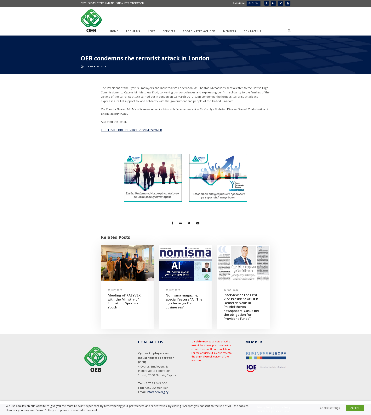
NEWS (151, 31)
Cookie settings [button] (330, 408)
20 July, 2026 (115, 290)
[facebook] (266, 3)
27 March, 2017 (96, 66)
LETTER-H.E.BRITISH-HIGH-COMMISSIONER (131, 130)
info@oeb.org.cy (157, 392)
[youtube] (287, 3)
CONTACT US (252, 31)
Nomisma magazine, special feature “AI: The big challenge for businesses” (184, 301)
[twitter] (280, 3)
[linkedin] (273, 3)
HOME (114, 31)
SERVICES (169, 31)
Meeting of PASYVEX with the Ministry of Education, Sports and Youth (125, 301)
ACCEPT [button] (355, 408)
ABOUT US (133, 31)
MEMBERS (229, 31)
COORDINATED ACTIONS (199, 31)
